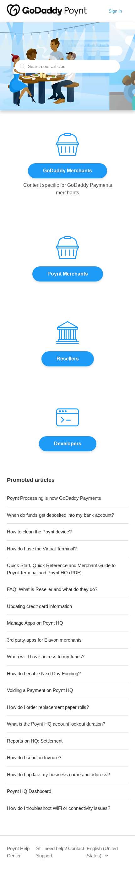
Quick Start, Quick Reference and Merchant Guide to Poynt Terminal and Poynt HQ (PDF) (61, 569)
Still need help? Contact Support (60, 852)
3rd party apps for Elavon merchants (44, 640)
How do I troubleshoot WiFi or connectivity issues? (58, 808)
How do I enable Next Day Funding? (44, 673)
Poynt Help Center (18, 852)
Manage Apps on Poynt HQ (35, 623)
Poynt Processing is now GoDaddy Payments (54, 498)
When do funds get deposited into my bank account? (60, 515)
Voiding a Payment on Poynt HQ (40, 690)
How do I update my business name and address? (58, 774)
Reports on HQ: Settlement (34, 741)
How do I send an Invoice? (34, 757)
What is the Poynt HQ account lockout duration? (56, 724)
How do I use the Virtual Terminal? (42, 548)
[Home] (47, 14)
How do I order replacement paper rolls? (48, 707)
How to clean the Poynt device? (39, 531)
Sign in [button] (115, 11)
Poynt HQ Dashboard (29, 791)
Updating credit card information (39, 606)
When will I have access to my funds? (45, 656)
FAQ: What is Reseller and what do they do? (52, 589)
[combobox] (67, 66)
